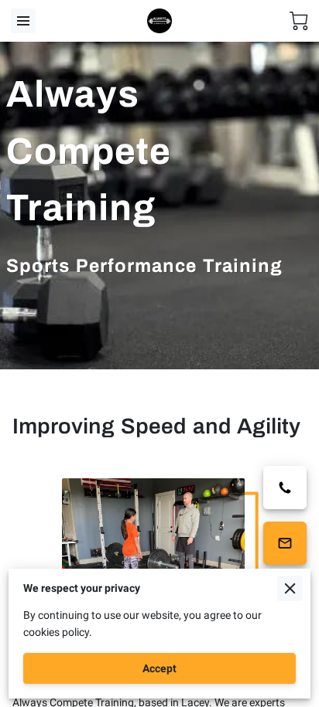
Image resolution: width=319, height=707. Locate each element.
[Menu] (23, 20)
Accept (159, 668)
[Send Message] (285, 543)
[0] (299, 21)
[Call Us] (285, 487)
